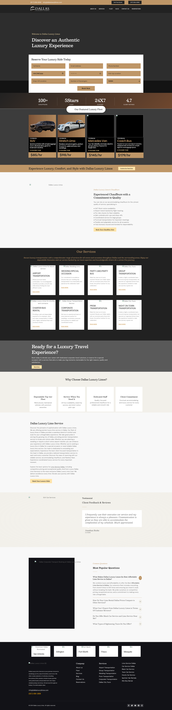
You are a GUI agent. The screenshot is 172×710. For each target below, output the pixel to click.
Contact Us (125, 9)
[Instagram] (141, 705)
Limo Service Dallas (58, 467)
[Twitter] (132, 705)
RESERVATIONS (136, 9)
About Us (93, 9)
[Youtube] (135, 705)
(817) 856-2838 (35, 693)
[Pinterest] (138, 705)
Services (101, 9)
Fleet (111, 9)
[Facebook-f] (128, 705)
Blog (117, 9)
